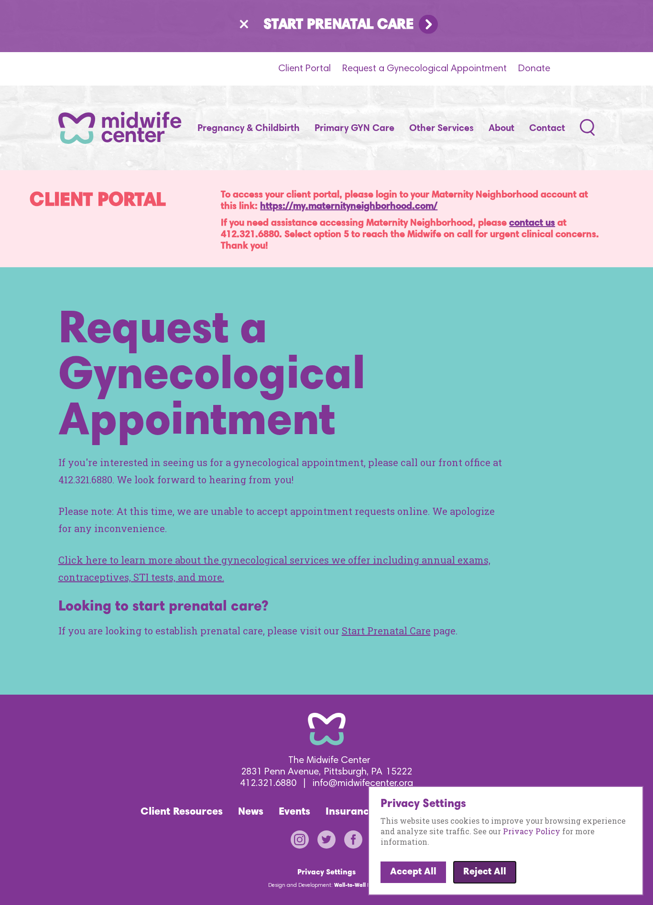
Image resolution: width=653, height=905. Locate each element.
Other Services (441, 128)
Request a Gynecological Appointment (424, 69)
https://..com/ (348, 206)
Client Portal (304, 69)
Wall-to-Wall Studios (359, 885)
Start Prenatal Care (338, 25)
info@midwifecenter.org (363, 783)
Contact (547, 128)
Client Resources (182, 812)
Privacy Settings (326, 872)
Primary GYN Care (354, 128)
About (501, 128)
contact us (532, 223)
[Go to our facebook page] (353, 845)
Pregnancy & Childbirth (248, 128)
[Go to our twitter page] (330, 845)
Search (587, 128)
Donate (534, 69)
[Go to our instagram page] (304, 845)
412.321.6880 (268, 783)
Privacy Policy (531, 831)
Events (294, 812)
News (250, 812)
